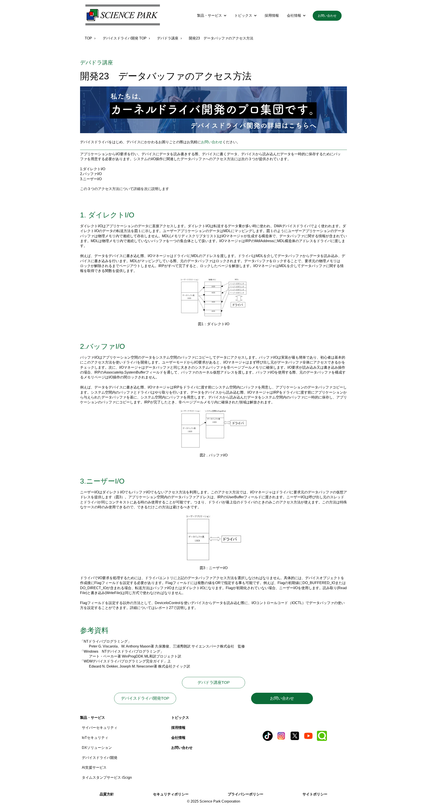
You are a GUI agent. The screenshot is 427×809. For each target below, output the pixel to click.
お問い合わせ (327, 15)
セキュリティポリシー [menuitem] (171, 794)
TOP (88, 38)
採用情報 (272, 15)
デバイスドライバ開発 (99, 758)
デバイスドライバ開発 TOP (125, 38)
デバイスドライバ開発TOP (145, 698)
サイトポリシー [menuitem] (314, 794)
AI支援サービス (94, 767)
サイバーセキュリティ (99, 727)
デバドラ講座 (167, 38)
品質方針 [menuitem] (107, 794)
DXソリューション (97, 748)
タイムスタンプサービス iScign (107, 777)
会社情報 (294, 15)
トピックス (243, 15)
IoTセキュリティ (95, 738)
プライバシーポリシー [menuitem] (245, 794)
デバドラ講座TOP (221, 682)
